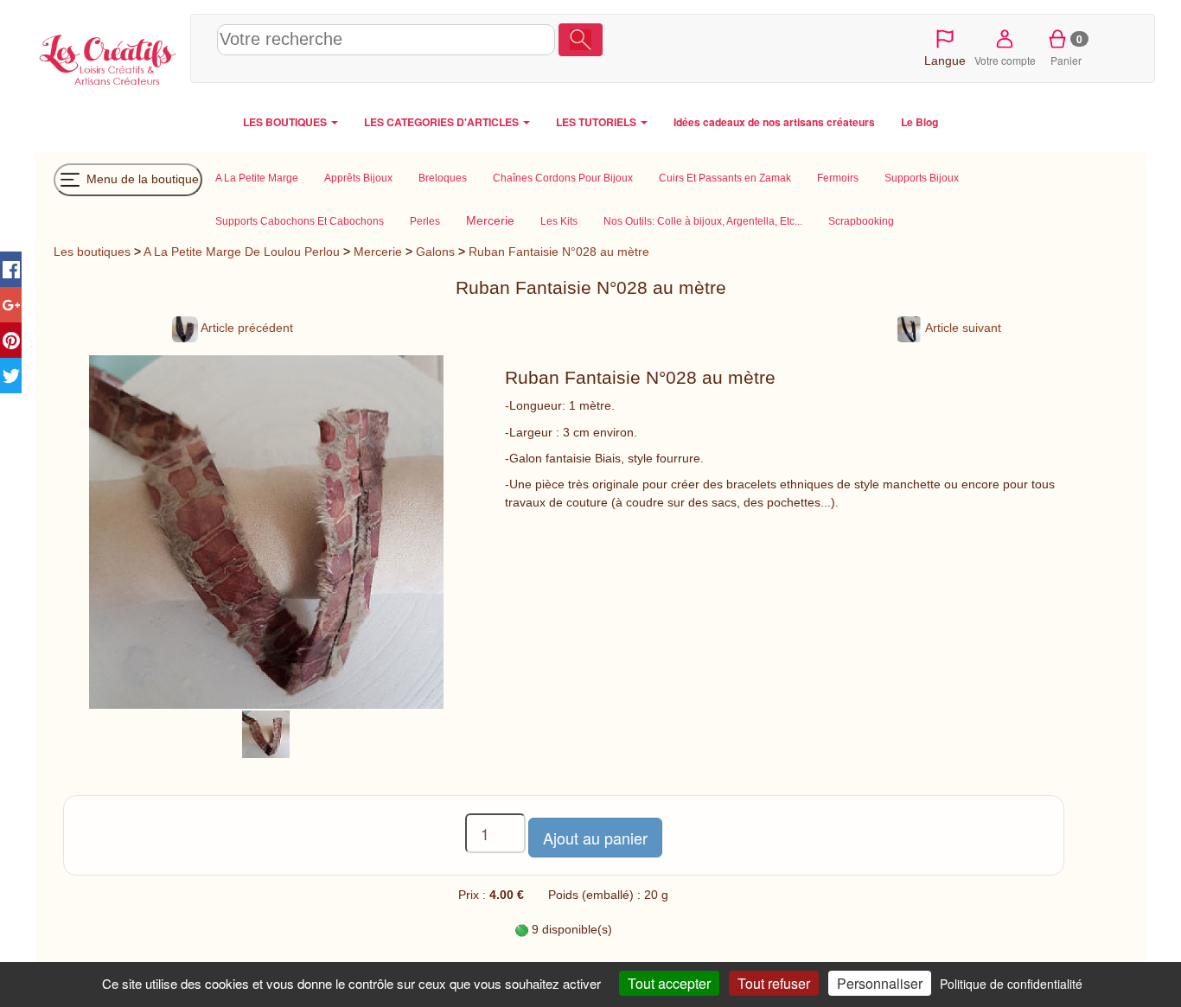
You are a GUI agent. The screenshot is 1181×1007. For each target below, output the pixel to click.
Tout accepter (669, 983)
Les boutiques (92, 251)
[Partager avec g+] (11, 304)
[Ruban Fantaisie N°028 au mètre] (265, 734)
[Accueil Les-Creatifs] (108, 57)
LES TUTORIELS (597, 122)
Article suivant (961, 328)
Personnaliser (879, 983)
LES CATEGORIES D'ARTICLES (442, 122)
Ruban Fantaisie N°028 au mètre (559, 251)
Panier (1066, 49)
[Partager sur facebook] (11, 269)
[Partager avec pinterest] (11, 340)
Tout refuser (773, 983)
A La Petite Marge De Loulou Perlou (242, 251)
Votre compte (1005, 60)
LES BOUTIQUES (286, 122)
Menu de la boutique (141, 178)
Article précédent (245, 328)
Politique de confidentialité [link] (1011, 983)
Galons (435, 251)
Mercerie (378, 251)
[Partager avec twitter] (11, 375)
